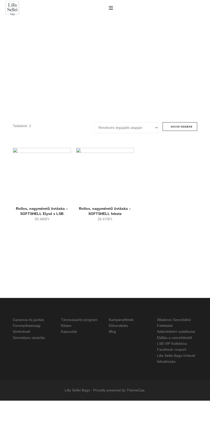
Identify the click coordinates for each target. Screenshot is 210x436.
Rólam (66, 326)
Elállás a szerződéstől (174, 338)
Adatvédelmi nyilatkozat (176, 332)
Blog (112, 332)
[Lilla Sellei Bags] (12, 8)
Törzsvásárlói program (79, 320)
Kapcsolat (69, 332)
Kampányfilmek (121, 320)
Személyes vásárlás (29, 338)
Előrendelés (118, 326)
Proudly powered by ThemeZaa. (119, 390)
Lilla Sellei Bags (77, 390)
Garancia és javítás (28, 320)
